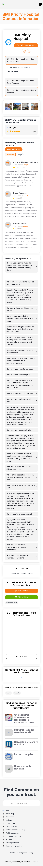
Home (12, 852)
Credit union (10, 823)
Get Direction (21, 656)
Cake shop (10, 817)
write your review (13, 149)
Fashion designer (12, 833)
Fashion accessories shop (15, 830)
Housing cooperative (14, 846)
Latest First (10, 155)
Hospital (17, 693)
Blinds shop (10, 814)
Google (19, 155)
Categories (22, 852)
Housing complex (12, 843)
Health (8, 693)
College (9, 820)
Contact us (10, 603)
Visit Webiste (23, 597)
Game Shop (10, 840)
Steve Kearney (20, 193)
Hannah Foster (20, 223)
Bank (7, 810)
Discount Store (11, 827)
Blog (31, 852)
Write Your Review (27, 45)
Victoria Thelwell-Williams (25, 162)
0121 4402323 (12, 71)
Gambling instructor (13, 836)
